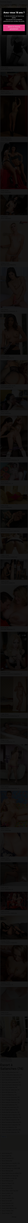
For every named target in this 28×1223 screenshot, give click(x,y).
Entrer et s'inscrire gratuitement (14, 28)
